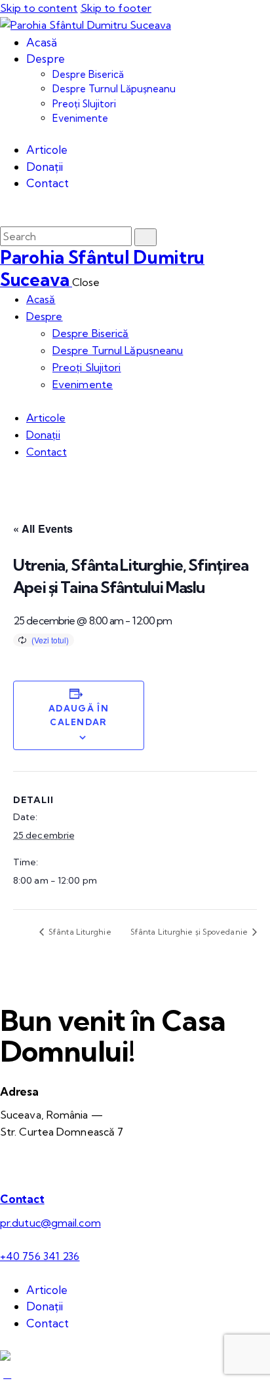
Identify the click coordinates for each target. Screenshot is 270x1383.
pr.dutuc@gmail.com (50, 1222)
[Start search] (145, 237)
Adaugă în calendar (78, 715)
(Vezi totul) (50, 639)
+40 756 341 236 (40, 1256)
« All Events (43, 528)
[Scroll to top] (7, 1373)
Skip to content (39, 7)
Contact (22, 1199)
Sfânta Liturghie (79, 932)
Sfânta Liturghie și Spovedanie (190, 932)
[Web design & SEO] (5, 1356)
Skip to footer (116, 7)
